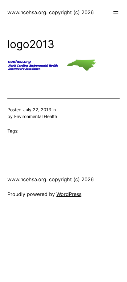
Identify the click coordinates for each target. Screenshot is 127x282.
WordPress (68, 194)
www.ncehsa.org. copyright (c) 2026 (50, 12)
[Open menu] (116, 12)
